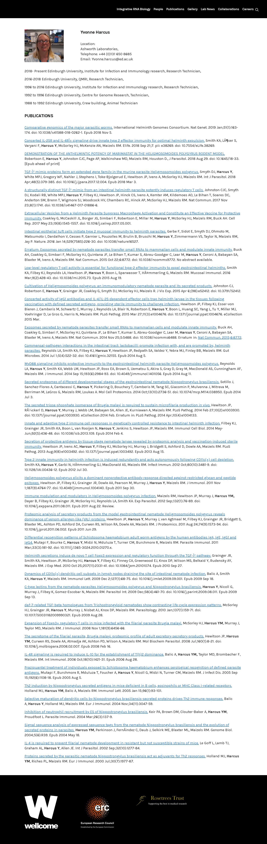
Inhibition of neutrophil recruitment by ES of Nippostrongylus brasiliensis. (86, 712)
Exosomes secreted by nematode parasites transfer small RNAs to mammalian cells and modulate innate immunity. (121, 327)
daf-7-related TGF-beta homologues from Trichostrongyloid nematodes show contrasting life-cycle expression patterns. (123, 605)
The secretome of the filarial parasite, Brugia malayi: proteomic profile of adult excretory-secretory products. (114, 636)
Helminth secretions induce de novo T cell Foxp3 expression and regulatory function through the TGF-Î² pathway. (118, 555)
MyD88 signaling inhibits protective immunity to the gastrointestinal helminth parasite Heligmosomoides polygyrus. (122, 364)
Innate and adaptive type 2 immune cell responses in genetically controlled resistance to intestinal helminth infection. (122, 423)
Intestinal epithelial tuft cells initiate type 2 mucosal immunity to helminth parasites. (95, 231)
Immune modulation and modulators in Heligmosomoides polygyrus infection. (90, 496)
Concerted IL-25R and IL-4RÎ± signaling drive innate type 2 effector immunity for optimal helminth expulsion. (115, 140)
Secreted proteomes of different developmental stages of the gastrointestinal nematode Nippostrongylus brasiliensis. (122, 382)
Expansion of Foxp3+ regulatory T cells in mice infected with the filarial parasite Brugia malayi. (103, 623)
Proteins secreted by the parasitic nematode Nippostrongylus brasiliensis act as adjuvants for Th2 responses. (115, 756)
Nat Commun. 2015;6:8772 (219, 337)
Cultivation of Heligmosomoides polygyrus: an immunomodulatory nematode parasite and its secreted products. (118, 286)
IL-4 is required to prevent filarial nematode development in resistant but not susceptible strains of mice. (112, 743)
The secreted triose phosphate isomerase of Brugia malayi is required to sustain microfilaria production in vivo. (117, 405)
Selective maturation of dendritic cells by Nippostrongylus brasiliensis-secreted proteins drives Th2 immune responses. (124, 699)
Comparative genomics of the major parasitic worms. (69, 127)
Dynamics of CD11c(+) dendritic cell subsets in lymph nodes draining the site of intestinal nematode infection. (115, 574)
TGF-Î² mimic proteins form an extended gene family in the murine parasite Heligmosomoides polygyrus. (112, 172)
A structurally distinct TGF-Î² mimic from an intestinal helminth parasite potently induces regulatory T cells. (114, 190)
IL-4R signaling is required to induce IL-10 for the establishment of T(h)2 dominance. (94, 654)
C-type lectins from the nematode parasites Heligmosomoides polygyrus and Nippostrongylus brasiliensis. (113, 587)
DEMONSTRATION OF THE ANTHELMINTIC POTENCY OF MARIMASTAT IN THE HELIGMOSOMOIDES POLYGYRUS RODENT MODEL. (125, 154)
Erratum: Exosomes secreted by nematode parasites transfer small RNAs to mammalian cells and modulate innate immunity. (128, 249)
